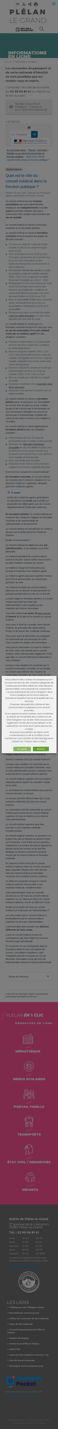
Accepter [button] (22, 749)
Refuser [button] (41, 749)
